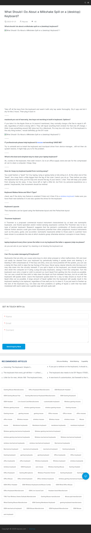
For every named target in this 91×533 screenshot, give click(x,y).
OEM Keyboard (26, 467)
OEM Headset (8, 401)
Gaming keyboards (68, 449)
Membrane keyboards (20, 425)
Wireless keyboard (59, 461)
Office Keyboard (9, 473)
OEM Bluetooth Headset (62, 390)
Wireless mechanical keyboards (45, 437)
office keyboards (9, 461)
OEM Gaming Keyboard (68, 395)
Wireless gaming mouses (72, 401)
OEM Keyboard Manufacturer (58, 508)
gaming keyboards (26, 455)
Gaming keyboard (9, 455)
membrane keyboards (58, 425)
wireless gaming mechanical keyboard (71, 479)
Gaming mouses (71, 407)
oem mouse (39, 467)
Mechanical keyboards (62, 443)
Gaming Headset (74, 467)
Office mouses (53, 413)
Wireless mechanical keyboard (71, 437)
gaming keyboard (43, 455)
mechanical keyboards (30, 449)
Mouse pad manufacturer (73, 496)
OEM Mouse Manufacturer (35, 508)
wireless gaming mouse (53, 407)
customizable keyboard (51, 401)
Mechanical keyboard (11, 449)
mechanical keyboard (50, 449)
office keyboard (25, 461)
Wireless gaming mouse (11, 407)
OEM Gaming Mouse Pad (12, 395)
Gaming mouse (9, 413)
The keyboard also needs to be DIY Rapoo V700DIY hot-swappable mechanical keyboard (69, 373)
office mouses (81, 413)
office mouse (8, 419)
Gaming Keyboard (66, 473)
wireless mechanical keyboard (40, 443)
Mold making (74, 361)
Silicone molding (62, 361)
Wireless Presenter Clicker (46, 473)
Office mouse (67, 413)
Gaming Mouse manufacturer (50, 496)
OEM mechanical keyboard (13, 508)
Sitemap (31, 529)
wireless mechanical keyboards (14, 443)
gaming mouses (23, 413)
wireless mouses (38, 419)
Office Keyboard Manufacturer (14, 490)
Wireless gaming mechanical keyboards (17, 431)
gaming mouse (38, 413)
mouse (40, 142)
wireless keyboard (67, 196)
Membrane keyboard (39, 425)
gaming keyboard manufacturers (70, 502)
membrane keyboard (77, 425)
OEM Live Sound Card (36, 490)
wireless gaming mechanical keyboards (17, 437)
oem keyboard (8, 514)
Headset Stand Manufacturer (58, 490)
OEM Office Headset (10, 485)
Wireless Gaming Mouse (56, 467)
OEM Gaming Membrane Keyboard (43, 502)
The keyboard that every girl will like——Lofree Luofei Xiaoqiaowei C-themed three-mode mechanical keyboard (24, 373)
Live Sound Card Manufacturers (28, 401)
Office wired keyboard (25, 479)
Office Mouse (8, 479)
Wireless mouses (22, 419)
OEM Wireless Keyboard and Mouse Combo (36, 485)
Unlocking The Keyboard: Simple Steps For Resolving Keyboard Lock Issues (18, 367)
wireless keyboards (76, 461)
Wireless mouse (54, 419)
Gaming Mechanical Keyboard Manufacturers (40, 395)
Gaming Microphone (26, 473)
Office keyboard (75, 455)
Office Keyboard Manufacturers (39, 390)
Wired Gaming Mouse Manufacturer (15, 502)
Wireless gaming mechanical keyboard (47, 431)
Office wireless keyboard (45, 479)
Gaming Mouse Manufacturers (14, 390)
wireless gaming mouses (32, 407)
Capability (84, 361)
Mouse (82, 419)
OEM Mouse (77, 508)
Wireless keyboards (41, 461)
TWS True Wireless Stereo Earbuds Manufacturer (20, 496)
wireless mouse (69, 419)
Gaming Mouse (82, 473)
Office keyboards (59, 455)
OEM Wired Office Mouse (64, 485)
